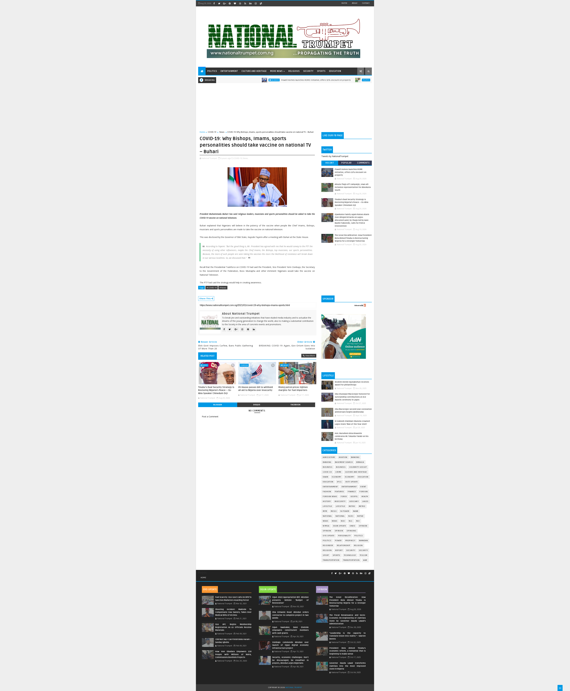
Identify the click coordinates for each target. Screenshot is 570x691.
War (365, 560)
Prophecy (350, 540)
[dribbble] (240, 3)
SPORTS (321, 71)
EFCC (339, 482)
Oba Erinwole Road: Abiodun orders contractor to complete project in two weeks (290, 615)
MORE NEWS (276, 71)
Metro (352, 506)
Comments (363, 163)
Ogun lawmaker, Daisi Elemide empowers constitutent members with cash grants (290, 630)
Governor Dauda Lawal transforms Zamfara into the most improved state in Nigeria (347, 666)
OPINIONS (351, 531)
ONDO (352, 526)
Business (248, 80)
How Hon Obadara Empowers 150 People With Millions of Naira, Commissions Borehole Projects (233, 654)
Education (363, 477)
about (354, 3)
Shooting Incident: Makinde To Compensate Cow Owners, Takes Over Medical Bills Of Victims (233, 612)
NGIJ (343, 521)
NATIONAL (340, 516)
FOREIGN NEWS (330, 496)
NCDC (351, 516)
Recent (330, 163)
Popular (346, 163)
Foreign (244, 365)
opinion (363, 526)
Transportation (331, 560)
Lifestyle (327, 506)
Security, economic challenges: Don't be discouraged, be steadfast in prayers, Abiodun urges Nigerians (290, 660)
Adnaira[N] (358, 305)
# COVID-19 (212, 287)
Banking (355, 457)
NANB (355, 511)
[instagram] (255, 3)
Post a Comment (210, 416)
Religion (358, 545)
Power (338, 540)
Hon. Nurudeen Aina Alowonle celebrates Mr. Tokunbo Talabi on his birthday (351, 436)
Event (363, 487)
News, (245, 158)
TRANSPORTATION (351, 560)
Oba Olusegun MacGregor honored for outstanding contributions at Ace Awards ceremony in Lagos (352, 397)
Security (350, 550)
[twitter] (219, 3)
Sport (326, 555)
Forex (344, 496)
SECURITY (308, 71)
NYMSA (326, 526)
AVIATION (343, 457)
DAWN (325, 477)
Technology (350, 555)
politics (358, 536)
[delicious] (261, 3)
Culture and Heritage (356, 472)
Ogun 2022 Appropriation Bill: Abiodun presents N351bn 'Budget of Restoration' (290, 600)
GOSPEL (354, 496)
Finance (352, 491)
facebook (295, 404)
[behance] (250, 3)
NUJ (358, 521)
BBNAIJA (360, 462)
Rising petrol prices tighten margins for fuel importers (293, 389)
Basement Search (344, 462)
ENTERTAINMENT (229, 71)
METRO (362, 506)
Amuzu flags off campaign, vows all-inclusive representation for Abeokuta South (353, 187)
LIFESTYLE (340, 506)
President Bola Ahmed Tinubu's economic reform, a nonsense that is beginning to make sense (347, 651)
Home (344, 3)
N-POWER (345, 511)
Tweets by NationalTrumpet (334, 156)
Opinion (327, 531)
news (325, 521)
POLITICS (212, 71)
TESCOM (363, 555)
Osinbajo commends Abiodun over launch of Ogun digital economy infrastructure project (290, 645)
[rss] (245, 3)
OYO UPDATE (328, 536)
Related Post (207, 356)
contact (365, 3)
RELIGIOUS (294, 71)
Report (339, 550)
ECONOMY (349, 477)
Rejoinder (328, 545)
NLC (351, 521)
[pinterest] (229, 3)
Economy (336, 477)
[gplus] (224, 3)
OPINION (339, 531)
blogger (217, 404)
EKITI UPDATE (352, 482)
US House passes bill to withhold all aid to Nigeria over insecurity (255, 389)
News (221, 132)
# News (223, 287)
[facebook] (214, 3)
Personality (344, 536)
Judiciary (354, 501)
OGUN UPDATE (339, 526)
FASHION (327, 491)
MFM (325, 511)
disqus (256, 404)
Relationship (343, 545)
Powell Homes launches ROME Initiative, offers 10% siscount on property (289, 80)
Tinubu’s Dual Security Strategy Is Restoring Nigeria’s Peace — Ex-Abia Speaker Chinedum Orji (216, 390)
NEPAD (360, 516)
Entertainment (330, 487)
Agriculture (329, 457)
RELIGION (327, 550)
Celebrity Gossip (358, 467)
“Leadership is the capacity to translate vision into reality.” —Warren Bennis (347, 636)
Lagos (365, 501)
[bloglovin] (235, 3)
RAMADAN (363, 540)
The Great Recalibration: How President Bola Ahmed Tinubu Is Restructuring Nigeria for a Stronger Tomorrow (353, 238)
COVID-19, (238, 158)
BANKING (327, 462)
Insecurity (340, 501)
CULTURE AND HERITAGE (254, 71)
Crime (338, 472)
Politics (339, 80)
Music (334, 511)
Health (365, 496)
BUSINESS (341, 467)
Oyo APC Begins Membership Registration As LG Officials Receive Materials (233, 627)
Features (339, 491)
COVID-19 (212, 132)
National (327, 516)
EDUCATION (335, 71)
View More (310, 355)
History (327, 501)
